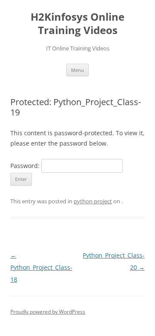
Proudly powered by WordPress (47, 311)
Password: (25, 166)
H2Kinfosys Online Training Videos (77, 23)
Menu (77, 70)
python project (93, 201)
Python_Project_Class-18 (41, 267)
